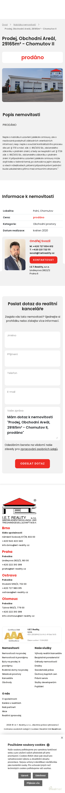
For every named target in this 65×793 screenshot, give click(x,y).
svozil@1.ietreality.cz (42, 253)
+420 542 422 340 (11, 541)
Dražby (38, 665)
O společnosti (9, 698)
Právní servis (41, 678)
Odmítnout (40, 775)
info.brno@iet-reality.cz (15, 545)
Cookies (34, 729)
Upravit (24, 775)
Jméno (11, 335)
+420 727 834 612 (43, 246)
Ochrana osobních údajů (16, 729)
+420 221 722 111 (41, 249)
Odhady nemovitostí (46, 661)
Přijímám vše (33, 783)
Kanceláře (7, 678)
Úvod (5, 24)
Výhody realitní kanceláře (48, 653)
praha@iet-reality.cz (13, 568)
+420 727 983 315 (11, 588)
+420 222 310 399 (11, 564)
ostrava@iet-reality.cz (14, 592)
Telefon (12, 373)
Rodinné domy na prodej (15, 669)
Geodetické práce (44, 669)
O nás (6, 693)
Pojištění (39, 686)
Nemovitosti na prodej (14, 653)
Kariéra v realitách (11, 703)
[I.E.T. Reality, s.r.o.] (19, 510)
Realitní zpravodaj (11, 715)
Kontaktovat (43, 260)
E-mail (11, 392)
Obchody (7, 682)
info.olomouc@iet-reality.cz (17, 615)
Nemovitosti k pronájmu (15, 657)
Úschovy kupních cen (46, 674)
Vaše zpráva (15, 410)
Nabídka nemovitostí (25, 24)
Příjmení (12, 354)
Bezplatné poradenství (47, 657)
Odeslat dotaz (32, 463)
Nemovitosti (10, 648)
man (56, 729)
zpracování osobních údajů (39, 449)
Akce (4, 711)
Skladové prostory (11, 674)
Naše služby (43, 648)
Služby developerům (45, 682)
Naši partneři (9, 707)
